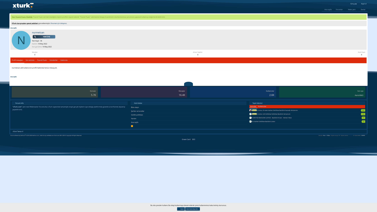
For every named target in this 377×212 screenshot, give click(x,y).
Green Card (186, 139)
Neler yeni (351, 9)
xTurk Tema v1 (17, 131)
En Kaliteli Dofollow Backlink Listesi (263, 121)
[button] (344, 9)
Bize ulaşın (135, 107)
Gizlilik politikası (137, 115)
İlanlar (363, 9)
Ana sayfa (328, 9)
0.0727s (350, 135)
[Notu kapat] (364, 23)
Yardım (133, 118)
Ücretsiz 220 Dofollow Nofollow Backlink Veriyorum (271, 114)
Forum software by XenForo (24, 135)
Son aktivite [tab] (30, 60)
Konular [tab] (253, 106)
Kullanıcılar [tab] (262, 106)
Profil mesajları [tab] (17, 60)
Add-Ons (42, 135)
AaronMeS (359, 95)
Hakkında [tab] (63, 60)
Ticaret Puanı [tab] (42, 60)
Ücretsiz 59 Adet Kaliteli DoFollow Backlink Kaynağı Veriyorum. (275, 110)
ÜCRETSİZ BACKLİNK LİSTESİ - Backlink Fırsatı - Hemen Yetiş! (272, 118)
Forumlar (339, 9)
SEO (193, 139)
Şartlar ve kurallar (137, 111)
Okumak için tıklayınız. (58, 23)
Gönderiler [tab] (54, 60)
